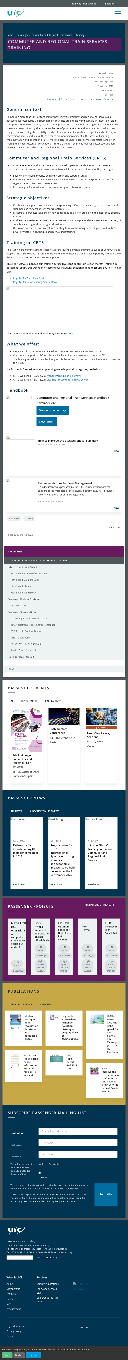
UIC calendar (29, 701)
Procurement (13, 1309)
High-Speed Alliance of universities (28, 573)
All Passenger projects (99, 904)
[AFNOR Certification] (80, 1286)
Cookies (10, 1336)
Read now (18, 884)
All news (16, 811)
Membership (13, 1288)
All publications (21, 1004)
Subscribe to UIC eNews (44, 811)
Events (64, 99)
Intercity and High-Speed (22, 567)
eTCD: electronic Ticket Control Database (32, 624)
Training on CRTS (105, 86)
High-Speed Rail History (23, 592)
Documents (51, 99)
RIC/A (11, 668)
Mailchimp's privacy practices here (58, 1201)
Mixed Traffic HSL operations (19, 926)
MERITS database (20, 637)
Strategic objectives (104, 81)
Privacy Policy (13, 1331)
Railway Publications (47, 1283)
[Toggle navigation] (118, 14)
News (72, 99)
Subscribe (108, 99)
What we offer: (106, 90)
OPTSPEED (65, 923)
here (70, 333)
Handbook (108, 95)
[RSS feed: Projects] (119, 904)
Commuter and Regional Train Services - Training (38, 561)
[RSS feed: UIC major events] (66, 701)
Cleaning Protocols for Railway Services (68, 379)
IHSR (108, 923)
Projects (82, 99)
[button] (69, 13)
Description (46, 421)
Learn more (33, 1355)
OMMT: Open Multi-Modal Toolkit (28, 618)
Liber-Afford (39, 924)
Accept (7, 1355)
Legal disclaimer (15, 1326)
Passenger (22, 35)
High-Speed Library (20, 586)
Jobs (8, 1304)
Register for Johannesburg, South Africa (35, 282)
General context (105, 73)
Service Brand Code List (23, 650)
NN (84, 923)
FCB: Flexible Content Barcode (26, 631)
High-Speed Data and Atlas (25, 579)
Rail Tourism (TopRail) (21, 656)
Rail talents (52, 701)
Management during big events (64, 375)
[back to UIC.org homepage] (15, 14)
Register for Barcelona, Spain (29, 278)
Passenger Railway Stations (24, 599)
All (12, 701)
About (9, 1283)
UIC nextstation (18, 605)
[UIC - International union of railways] (16, 1231)
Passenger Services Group (22, 612)
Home (9, 35)
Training (29, 518)
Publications (95, 99)
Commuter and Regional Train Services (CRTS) (92, 77)
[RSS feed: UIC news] (64, 811)
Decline (19, 1355)
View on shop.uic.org (52, 410)
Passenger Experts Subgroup (26, 643)
